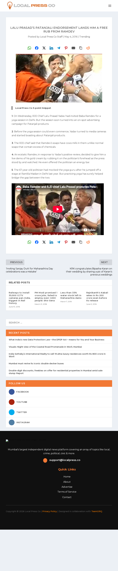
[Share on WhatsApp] (29, 48)
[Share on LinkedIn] (51, 48)
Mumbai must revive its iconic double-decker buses (36, 363)
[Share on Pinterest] (66, 48)
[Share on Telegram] (58, 48)
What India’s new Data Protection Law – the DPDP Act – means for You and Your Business (56, 339)
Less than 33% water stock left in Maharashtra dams (70, 295)
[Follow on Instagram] (57, 519)
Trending (84, 36)
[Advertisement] (59, 550)
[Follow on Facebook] (44, 519)
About (67, 481)
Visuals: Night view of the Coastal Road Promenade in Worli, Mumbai (45, 347)
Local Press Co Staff (51, 36)
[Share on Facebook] (36, 48)
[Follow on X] (51, 519)
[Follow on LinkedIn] (63, 519)
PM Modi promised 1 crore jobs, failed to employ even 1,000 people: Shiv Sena (46, 296)
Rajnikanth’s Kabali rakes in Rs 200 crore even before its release (97, 296)
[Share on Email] (73, 48)
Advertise (67, 487)
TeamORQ (96, 511)
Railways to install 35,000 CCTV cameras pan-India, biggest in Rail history (20, 297)
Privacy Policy (49, 511)
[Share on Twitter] (44, 48)
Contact (67, 497)
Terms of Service (66, 491)
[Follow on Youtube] (70, 519)
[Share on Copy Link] (80, 48)
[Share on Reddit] (88, 48)
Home (67, 476)
